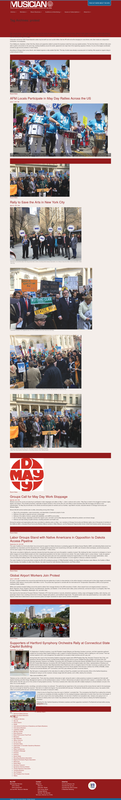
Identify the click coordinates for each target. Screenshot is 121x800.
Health (15, 724)
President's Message (19, 751)
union (20, 529)
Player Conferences (19, 749)
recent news (41, 455)
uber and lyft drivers (22, 57)
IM (18, 31)
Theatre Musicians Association (22, 768)
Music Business (18, 733)
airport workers (14, 602)
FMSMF (16, 717)
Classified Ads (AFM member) (69, 787)
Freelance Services (19, 719)
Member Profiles (18, 731)
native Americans (25, 567)
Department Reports (42, 710)
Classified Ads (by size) (68, 786)
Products (16, 752)
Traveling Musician (19, 770)
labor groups (16, 567)
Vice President (18, 772)
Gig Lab (16, 721)
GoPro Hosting (15, 785)
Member (40, 793)
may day (12, 161)
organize (20, 455)
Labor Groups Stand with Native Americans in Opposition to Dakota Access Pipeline (57, 539)
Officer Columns (18, 740)
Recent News (13, 24)
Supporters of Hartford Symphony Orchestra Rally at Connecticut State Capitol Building (60, 644)
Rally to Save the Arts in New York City (37, 202)
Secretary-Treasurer (19, 765)
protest (15, 57)
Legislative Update (19, 729)
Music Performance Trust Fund (22, 735)
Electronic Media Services (21, 713)
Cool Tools (40, 708)
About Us (40, 785)
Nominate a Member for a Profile (44, 795)
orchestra (60, 709)
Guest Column (18, 722)
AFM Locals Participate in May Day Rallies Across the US (50, 98)
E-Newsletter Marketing (68, 789)
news (11, 57)
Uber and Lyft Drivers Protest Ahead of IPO (40, 28)
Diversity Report (41, 712)
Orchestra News (18, 744)
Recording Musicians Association (23, 758)
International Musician (20, 728)
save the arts (48, 455)
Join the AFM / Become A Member (19, 789)
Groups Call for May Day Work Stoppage (38, 496)
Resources (17, 761)
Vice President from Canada (21, 774)
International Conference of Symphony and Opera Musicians (30, 726)
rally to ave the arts (32, 455)
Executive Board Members (21, 715)
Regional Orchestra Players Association (25, 760)
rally (20, 161)
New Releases (18, 738)
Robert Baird (17, 763)
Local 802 (13, 455)
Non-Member (46, 793)
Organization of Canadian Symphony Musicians (27, 745)
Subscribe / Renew (42, 787)
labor (11, 567)
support (23, 161)
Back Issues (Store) (43, 789)
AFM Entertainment (17, 787)
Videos (15, 776)
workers (24, 529)
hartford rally (50, 709)
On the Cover (17, 742)
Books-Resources (42, 706)
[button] (11, 130)
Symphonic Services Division (22, 767)
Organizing (17, 747)
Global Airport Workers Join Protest (35, 575)
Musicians (16, 737)
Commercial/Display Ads (68, 784)
